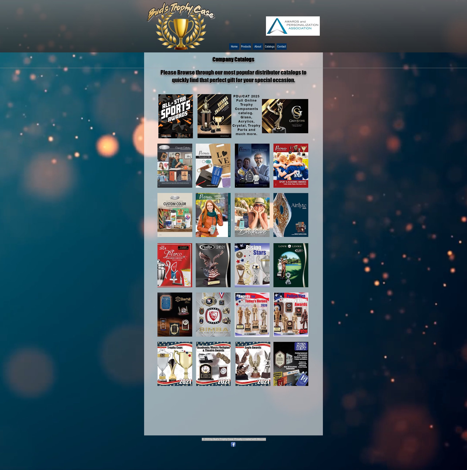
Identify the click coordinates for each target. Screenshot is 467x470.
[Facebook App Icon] (233, 444)
